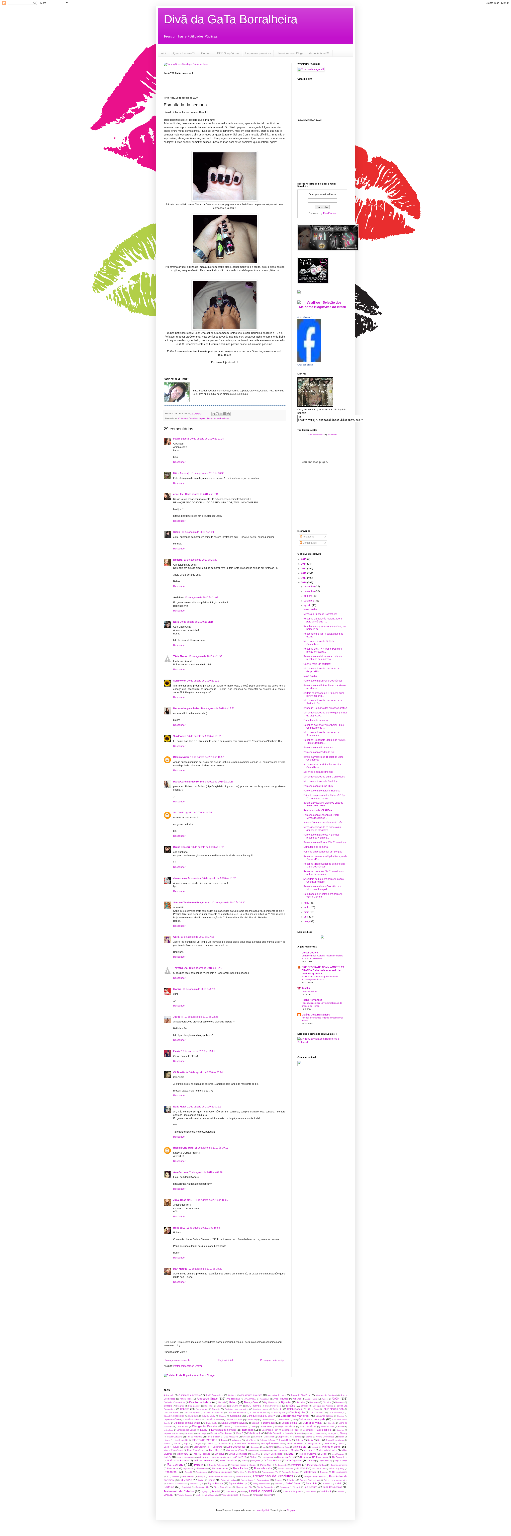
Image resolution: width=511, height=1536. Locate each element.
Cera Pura (313, 1409)
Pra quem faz (318, 1468)
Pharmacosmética (338, 1465)
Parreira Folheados (218, 1465)
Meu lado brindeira (328, 1450)
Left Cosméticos (295, 1443)
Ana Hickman (233, 1399)
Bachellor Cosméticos (174, 1402)
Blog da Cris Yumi (183, 1147)
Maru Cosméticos (196, 1450)
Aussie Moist (311, 1399)
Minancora (182, 1453)
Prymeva (324, 1472)
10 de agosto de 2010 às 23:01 (198, 1051)
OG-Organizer (294, 1460)
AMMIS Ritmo (186, 1399)
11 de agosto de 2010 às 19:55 (203, 1227)
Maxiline (252, 1450)
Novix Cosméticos (229, 1460)
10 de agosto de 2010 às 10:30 (207, 473)
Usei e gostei (260, 1491)
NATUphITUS (239, 1457)
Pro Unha (252, 1472)
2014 (304, 563)
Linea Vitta (329, 1443)
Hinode (167, 1440)
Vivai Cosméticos (229, 1495)
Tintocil (296, 1487)
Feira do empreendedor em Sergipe (322, 851)
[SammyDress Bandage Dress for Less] (186, 64)
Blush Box (221, 1406)
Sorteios (169, 1487)
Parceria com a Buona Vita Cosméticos (324, 842)
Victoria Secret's (184, 1495)
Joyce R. (178, 1016)
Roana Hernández (312, 1000)
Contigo (340, 1416)
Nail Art (167, 1457)
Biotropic (168, 1406)
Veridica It (326, 1491)
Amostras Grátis (207, 1398)
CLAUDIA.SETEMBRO (174, 1416)
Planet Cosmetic (285, 1468)
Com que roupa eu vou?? (261, 1416)
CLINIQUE (193, 1416)
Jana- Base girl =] (183, 1200)
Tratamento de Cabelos (179, 1491)
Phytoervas (188, 1468)
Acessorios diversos (251, 1395)
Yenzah (256, 1495)
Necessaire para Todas (186, 708)
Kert (319, 1440)
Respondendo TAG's (314, 1476)
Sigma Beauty (215, 1483)
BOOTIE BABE (253, 1406)
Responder (179, 462)
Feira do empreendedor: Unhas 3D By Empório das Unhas (324, 796)
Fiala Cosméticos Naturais (280, 1433)
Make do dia (310, 609)
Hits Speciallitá (181, 1440)
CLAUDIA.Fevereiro (237, 1412)
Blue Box (208, 1406)
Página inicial (225, 1360)
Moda (289, 1453)
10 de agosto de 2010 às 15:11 (208, 847)
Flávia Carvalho (174, 1436)
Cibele (176, 532)
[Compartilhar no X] (221, 414)
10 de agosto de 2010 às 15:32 (219, 878)
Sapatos (278, 1480)
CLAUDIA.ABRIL (171, 1412)
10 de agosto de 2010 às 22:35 (199, 989)
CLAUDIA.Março (336, 1412)
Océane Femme (272, 1460)
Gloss (257, 1436)
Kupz (186, 1443)
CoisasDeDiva (310, 952)
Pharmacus (172, 1468)
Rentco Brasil (242, 1476)
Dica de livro (182, 1426)
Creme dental (268, 1419)
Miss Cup (256, 1454)
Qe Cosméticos (340, 1472)
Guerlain (297, 1437)
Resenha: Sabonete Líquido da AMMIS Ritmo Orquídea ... (324, 741)
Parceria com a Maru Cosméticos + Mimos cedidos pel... (322, 888)
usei (243, 1491)
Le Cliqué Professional (272, 1443)
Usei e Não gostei (292, 1491)
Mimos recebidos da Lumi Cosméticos (324, 776)
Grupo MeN (283, 1436)
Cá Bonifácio (180, 1072)
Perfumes (296, 1465)
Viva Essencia (211, 1495)
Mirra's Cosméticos (238, 1454)
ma (264, 1447)
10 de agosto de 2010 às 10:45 (198, 532)
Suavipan (284, 1487)
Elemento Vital (327, 1426)
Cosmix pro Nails (234, 1419)
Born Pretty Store (273, 1406)
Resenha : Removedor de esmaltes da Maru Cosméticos (324, 865)
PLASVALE (302, 1468)
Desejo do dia (289, 1422)
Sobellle (327, 1484)
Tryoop (204, 1492)
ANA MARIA (250, 1399)
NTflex (245, 1461)
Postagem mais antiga (272, 1360)
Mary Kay (214, 1450)
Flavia (176, 1051)
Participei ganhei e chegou (243, 1465)
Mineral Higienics (202, 1454)
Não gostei (203, 1457)
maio (307, 912)
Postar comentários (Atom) (187, 1366)
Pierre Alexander (220, 1468)
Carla (176, 936)
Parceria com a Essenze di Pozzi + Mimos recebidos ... (322, 816)
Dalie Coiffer (212, 1423)
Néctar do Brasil (286, 1457)
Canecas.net (202, 1409)
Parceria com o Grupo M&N (318, 786)
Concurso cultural (324, 1416)
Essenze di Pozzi (290, 1430)
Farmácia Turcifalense (221, 1433)
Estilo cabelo (324, 1429)
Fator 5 (239, 1433)
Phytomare (202, 1468)
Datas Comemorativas (233, 1422)
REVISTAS (186, 1480)
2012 (304, 573)
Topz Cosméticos (332, 1487)
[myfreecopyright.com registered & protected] (322, 1042)
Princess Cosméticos (221, 1472)
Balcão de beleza (200, 1402)
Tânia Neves (180, 656)
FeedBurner (329, 213)
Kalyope (299, 1440)
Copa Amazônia (171, 1419)
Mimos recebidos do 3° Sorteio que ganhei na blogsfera (322, 828)
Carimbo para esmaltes (236, 1409)
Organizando (325, 1461)
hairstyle (308, 1437)
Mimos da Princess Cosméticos (320, 614)
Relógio (201, 1477)
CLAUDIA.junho (297, 1412)
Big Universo (270, 1402)
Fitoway (343, 1433)
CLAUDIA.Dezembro (213, 1412)
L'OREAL (209, 1443)
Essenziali (308, 1430)
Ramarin (175, 1477)
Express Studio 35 (172, 1433)
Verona (341, 1492)
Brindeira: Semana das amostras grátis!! (325, 708)
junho (307, 907)
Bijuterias (286, 1402)
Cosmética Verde (213, 1419)
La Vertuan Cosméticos (245, 1443)
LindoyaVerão (313, 1443)
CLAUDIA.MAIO (317, 1412)
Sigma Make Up (238, 1483)
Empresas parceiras (258, 53)
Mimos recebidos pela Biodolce (320, 781)
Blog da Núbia (181, 757)
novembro (309, 591)
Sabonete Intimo (229, 1480)
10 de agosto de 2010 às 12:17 (204, 680)
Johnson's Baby (267, 1440)
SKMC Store (293, 1483)
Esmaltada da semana (315, 720)
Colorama (183, 418)
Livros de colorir (309, 991)
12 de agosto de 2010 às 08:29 (205, 1268)
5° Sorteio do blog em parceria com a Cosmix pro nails (323, 880)
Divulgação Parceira (205, 1426)
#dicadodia (169, 1395)
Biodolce (327, 1402)
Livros (187, 1447)
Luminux (255, 1447)
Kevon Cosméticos (335, 1440)
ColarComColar (208, 1416)
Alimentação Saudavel (326, 1395)
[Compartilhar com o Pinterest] (229, 414)
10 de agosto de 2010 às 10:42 (202, 494)
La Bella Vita (224, 1443)
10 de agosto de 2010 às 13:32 (218, 708)
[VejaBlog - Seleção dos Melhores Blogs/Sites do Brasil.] (322, 303)
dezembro (309, 586)
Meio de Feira (280, 1450)
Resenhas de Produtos (218, 418)
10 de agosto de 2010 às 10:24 (207, 438)
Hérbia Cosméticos (325, 1436)
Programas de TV (270, 1472)
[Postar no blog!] (217, 414)
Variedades (311, 1492)
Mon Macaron (338, 1454)
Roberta (177, 559)
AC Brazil (232, 1395)
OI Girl (311, 1460)
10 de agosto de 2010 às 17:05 (197, 936)
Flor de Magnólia (194, 1436)
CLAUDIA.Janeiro (258, 1412)
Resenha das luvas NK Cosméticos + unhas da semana (323, 873)
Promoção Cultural (290, 1472)
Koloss (167, 1443)
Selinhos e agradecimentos (318, 771)
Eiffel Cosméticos (308, 1426)
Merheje (308, 1450)
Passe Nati (265, 1465)
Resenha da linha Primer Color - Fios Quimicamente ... (323, 726)
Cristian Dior (283, 1419)
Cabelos (184, 1409)
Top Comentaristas (316, 435)
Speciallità (186, 1487)
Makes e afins (331, 1446)
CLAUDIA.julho (278, 1412)
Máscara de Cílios (235, 1450)
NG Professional (320, 1457)
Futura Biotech (213, 1437)
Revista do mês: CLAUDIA (317, 810)
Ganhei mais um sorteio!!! (317, 664)
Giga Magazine (231, 1436)
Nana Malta (179, 1106)
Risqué (211, 1480)
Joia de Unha (285, 1440)
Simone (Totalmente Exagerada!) (191, 902)
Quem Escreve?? (184, 53)
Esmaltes (193, 418)
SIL (175, 812)
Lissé (166, 1447)
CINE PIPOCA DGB (334, 1409)
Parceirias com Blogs (290, 53)
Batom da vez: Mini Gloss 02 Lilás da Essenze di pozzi (323, 804)
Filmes (309, 1433)
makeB (315, 1447)
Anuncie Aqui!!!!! (319, 53)
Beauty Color (251, 1402)
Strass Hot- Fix (244, 1487)
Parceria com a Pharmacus (318, 747)
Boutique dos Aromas (323, 1406)
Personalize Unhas (316, 1465)
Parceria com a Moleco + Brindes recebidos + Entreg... (321, 836)
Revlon (201, 1480)
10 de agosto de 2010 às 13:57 (207, 757)
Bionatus (339, 1402)
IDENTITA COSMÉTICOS (204, 1440)
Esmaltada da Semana (223, 1429)
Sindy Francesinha (261, 1484)
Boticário (290, 1405)
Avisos (325, 1399)
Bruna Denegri (181, 847)
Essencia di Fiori (270, 1430)
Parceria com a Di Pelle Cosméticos (322, 680)
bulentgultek (262, 1510)
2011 (304, 578)
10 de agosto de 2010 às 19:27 (206, 968)
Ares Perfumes (280, 1399)
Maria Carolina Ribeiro (186, 781)
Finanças (332, 1433)
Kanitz (310, 1440)
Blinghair (180, 1406)
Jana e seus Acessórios (187, 878)
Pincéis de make (263, 1468)
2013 (304, 568)
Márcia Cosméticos (173, 1450)
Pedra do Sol (281, 1465)
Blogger (290, 1510)
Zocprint (268, 1495)
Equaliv (203, 1430)
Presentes (170, 1471)
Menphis (295, 1450)
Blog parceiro (194, 1406)
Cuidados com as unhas (187, 1422)
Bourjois (305, 1406)
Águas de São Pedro (301, 1395)
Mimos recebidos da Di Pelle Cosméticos (319, 642)
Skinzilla (278, 1484)
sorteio (338, 1483)
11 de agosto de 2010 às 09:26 (206, 1172)
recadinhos (188, 1476)
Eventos (340, 1430)
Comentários (309, 542)
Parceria (198, 1465)
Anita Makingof (304, 317)
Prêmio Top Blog (336, 1468)
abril (306, 916)
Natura (253, 1457)
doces (227, 1426)
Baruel (221, 1402)
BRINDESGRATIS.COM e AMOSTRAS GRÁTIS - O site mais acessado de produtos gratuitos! (323, 970)
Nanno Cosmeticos (185, 1457)
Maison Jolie (283, 1447)
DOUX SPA (265, 1426)
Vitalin (198, 1495)
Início (163, 53)
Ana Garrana (180, 1172)
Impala (202, 418)
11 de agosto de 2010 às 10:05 (211, 1200)
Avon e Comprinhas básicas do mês (323, 822)
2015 (304, 559)
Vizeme (245, 1495)
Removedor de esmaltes (220, 1477)
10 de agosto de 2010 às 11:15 (197, 621)
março (307, 921)
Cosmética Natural (192, 1419)
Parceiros (175, 1464)
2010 (304, 582)
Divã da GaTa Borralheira (230, 19)
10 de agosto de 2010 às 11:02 (201, 597)
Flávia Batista (181, 438)
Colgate (222, 1416)
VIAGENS (168, 1495)
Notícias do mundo (203, 1460)
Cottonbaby (252, 1419)
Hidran (341, 1437)
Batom (233, 1402)
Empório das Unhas (186, 1430)
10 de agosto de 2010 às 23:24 (206, 1072)
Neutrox (304, 1457)
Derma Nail (269, 1422)
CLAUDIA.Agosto (192, 1412)
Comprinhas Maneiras (295, 1415)
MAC (271, 1447)
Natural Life (268, 1457)
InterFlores (251, 1440)
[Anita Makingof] (309, 361)
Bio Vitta (301, 1402)
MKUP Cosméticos (273, 1454)
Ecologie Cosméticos (285, 1426)
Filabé (300, 1433)
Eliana (341, 1426)
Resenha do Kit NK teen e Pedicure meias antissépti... (322, 650)
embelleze (168, 1430)
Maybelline (265, 1450)
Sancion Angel (263, 1480)
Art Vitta (297, 1399)
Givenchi (246, 1437)
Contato (206, 53)
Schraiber (291, 1480)
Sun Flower (179, 680)
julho (307, 902)
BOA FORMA (236, 1406)
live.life (176, 1447)
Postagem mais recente (177, 1360)
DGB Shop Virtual (228, 53)
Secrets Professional (310, 1480)
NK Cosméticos (339, 1457)
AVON (335, 1398)
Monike (177, 989)
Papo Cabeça (341, 1461)
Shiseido (194, 1484)
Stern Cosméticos (223, 1487)
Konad (177, 1443)
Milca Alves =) (181, 473)
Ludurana (217, 1447)
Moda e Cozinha (308, 1454)
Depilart (255, 1423)
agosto (308, 605)
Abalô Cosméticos (214, 1395)
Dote (253, 1426)
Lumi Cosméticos (235, 1446)
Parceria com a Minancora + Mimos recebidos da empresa (322, 658)
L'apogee (197, 1443)
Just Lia (306, 988)
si (202, 1484)
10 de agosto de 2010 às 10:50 (200, 559)
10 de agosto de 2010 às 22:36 (201, 1016)
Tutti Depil (231, 1491)
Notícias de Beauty (177, 1460)
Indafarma (236, 1440)
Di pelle (331, 1423)
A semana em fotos (189, 1395)
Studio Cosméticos (266, 1487)
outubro (308, 596)
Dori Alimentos (240, 1426)
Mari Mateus (180, 1268)
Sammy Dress (247, 1480)
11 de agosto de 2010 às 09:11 (211, 1147)
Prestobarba (201, 1472)
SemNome (333, 435)
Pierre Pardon (240, 1468)
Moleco (324, 1454)
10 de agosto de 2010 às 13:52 (204, 736)
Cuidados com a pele (311, 1419)
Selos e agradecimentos (335, 1480)
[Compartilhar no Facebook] (225, 414)
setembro (309, 600)
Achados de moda (277, 1395)
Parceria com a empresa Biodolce (321, 790)
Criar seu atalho (305, 365)
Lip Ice (341, 1443)
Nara (176, 621)
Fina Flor (320, 1433)
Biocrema (314, 1402)
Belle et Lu (179, 1227)
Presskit (188, 1472)
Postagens (308, 536)
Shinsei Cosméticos (176, 1484)
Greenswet (269, 1437)
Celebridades (294, 1409)
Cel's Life (277, 1409)
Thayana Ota (180, 968)
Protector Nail (309, 1472)
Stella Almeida (202, 1487)
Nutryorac (255, 1461)
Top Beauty (310, 1487)
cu (294, 1419)
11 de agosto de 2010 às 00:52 (204, 1106)
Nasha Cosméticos (220, 1457)
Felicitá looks (254, 1433)
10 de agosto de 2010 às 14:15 (217, 781)
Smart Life (311, 1483)
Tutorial (216, 1491)
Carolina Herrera (260, 1409)
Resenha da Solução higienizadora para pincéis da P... (322, 620)
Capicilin (216, 1409)
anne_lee (178, 494)
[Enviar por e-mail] (213, 414)
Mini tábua (219, 1454)
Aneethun (264, 1399)
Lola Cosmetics (201, 1447)
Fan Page (202, 1433)
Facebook (189, 1433)
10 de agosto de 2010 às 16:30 (228, 902)
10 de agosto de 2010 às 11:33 (205, 656)
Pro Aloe (240, 1472)
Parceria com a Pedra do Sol (319, 752)
